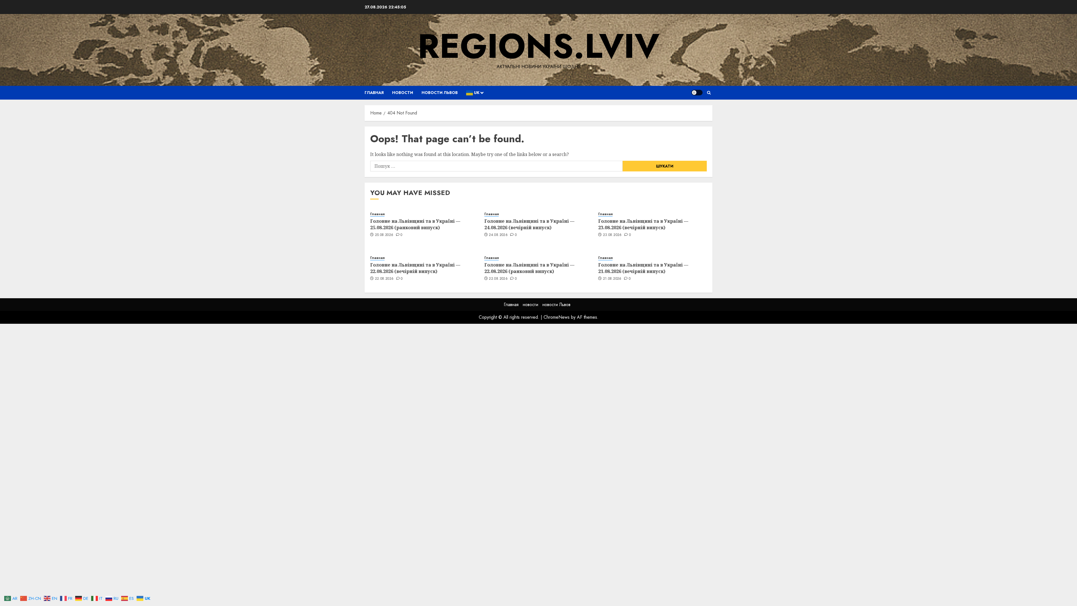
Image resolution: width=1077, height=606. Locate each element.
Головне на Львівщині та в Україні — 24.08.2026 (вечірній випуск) (529, 224)
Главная (374, 92)
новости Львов (440, 92)
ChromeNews (557, 317)
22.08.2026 (384, 279)
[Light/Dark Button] (697, 92)
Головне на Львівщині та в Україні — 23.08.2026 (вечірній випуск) (643, 224)
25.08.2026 (384, 235)
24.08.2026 (498, 235)
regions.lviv (538, 46)
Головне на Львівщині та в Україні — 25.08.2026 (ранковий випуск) (415, 224)
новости (402, 92)
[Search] (708, 92)
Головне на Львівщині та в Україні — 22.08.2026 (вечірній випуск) (415, 268)
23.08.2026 (612, 235)
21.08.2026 (612, 279)
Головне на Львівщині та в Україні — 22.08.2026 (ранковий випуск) (529, 268)
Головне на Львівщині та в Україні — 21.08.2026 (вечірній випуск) (643, 268)
